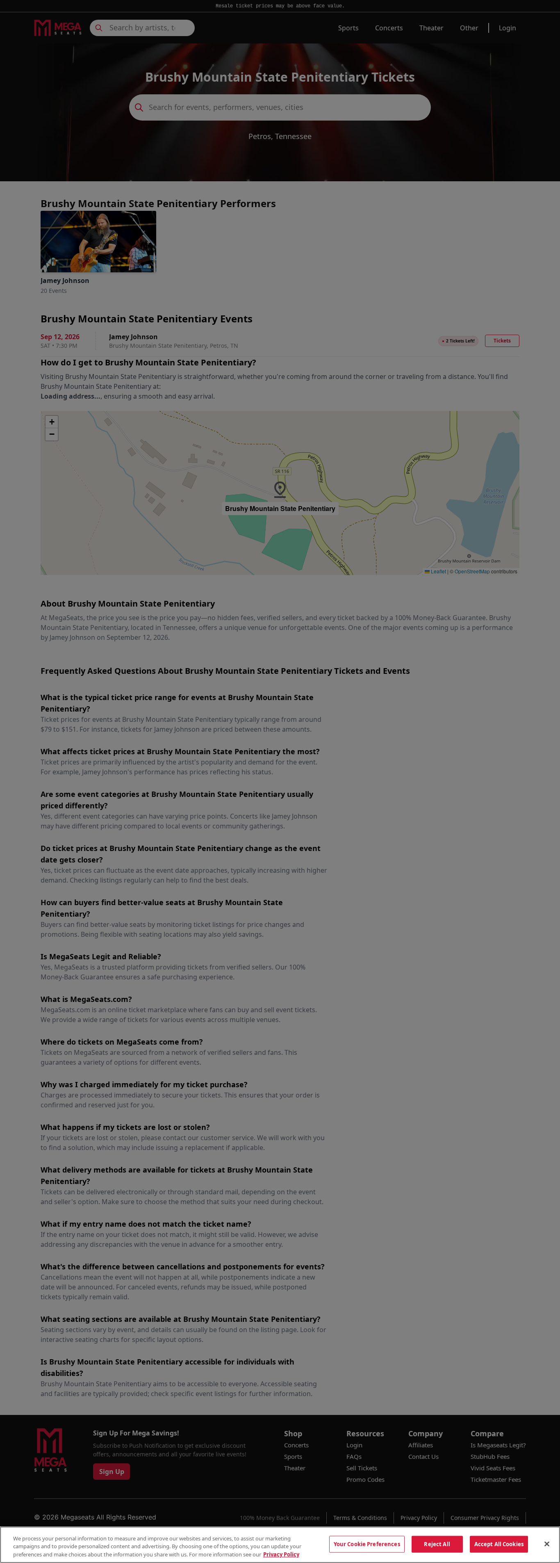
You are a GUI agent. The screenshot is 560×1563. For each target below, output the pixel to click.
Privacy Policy (281, 1554)
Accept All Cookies (499, 1543)
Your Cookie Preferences (367, 1543)
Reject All (437, 1543)
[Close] (547, 1544)
